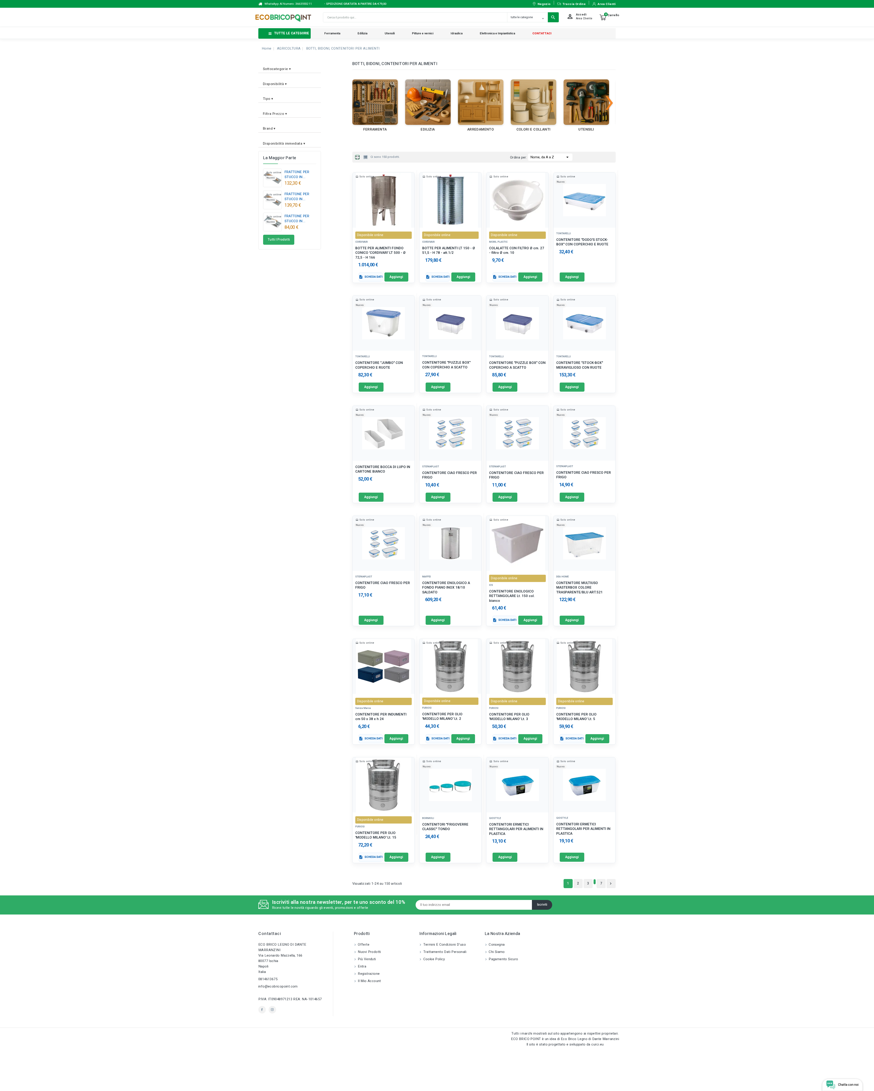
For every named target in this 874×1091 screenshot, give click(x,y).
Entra (361, 966)
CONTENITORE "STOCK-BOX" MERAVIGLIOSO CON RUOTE (579, 365)
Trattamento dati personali (444, 951)
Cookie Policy (433, 959)
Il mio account (369, 980)
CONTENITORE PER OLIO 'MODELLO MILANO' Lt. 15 (375, 835)
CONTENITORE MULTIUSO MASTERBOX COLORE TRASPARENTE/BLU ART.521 (579, 588)
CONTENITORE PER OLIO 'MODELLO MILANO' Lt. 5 (576, 716)
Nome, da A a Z (550, 157)
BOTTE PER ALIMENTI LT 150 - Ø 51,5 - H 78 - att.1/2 (448, 250)
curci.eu (597, 1044)
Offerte (363, 944)
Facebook (262, 1009)
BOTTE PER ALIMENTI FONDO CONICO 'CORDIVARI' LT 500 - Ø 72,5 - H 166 (380, 253)
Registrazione (368, 973)
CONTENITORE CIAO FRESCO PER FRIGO (449, 475)
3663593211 (303, 4)
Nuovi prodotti (369, 951)
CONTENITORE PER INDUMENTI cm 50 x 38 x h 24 (381, 716)
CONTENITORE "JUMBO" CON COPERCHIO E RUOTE (379, 365)
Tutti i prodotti (279, 239)
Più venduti (366, 959)
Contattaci (269, 934)
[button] (289, 67)
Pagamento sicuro (503, 959)
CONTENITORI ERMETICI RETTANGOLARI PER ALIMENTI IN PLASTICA (516, 829)
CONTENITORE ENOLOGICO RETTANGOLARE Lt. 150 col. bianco (512, 596)
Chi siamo (496, 951)
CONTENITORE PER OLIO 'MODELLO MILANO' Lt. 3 (509, 716)
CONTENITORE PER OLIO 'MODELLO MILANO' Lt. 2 (442, 716)
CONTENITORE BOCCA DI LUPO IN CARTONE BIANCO (382, 469)
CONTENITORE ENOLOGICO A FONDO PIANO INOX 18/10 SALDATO (446, 588)
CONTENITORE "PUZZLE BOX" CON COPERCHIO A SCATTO (446, 365)
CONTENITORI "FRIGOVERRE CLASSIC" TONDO (445, 826)
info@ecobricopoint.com (278, 986)
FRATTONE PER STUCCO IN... (297, 174)
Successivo (610, 883)
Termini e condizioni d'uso (444, 944)
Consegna (496, 944)
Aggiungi (396, 277)
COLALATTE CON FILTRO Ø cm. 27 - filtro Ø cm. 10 (516, 250)
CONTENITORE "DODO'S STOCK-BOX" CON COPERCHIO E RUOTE (582, 242)
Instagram (272, 1009)
